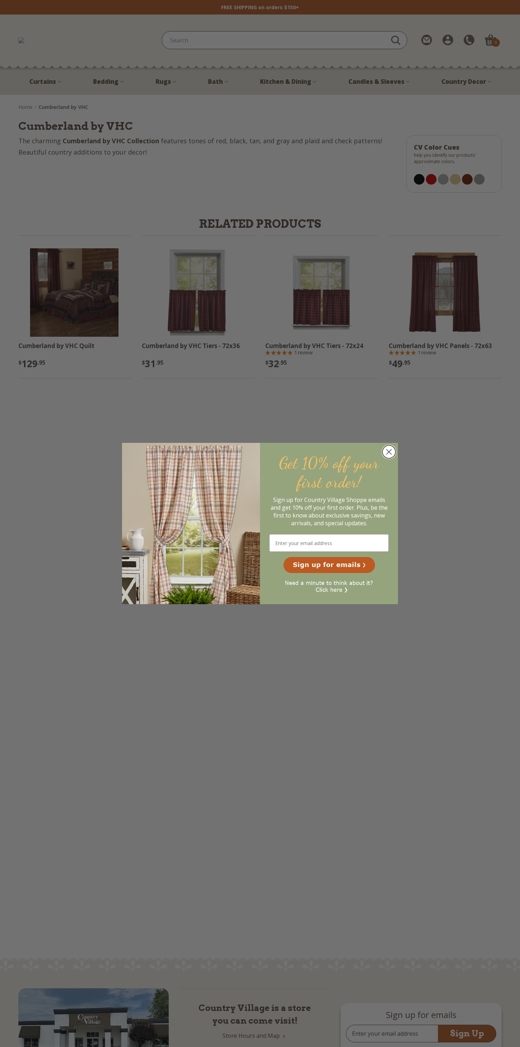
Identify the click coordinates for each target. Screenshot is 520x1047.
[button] (329, 565)
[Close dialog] (389, 452)
